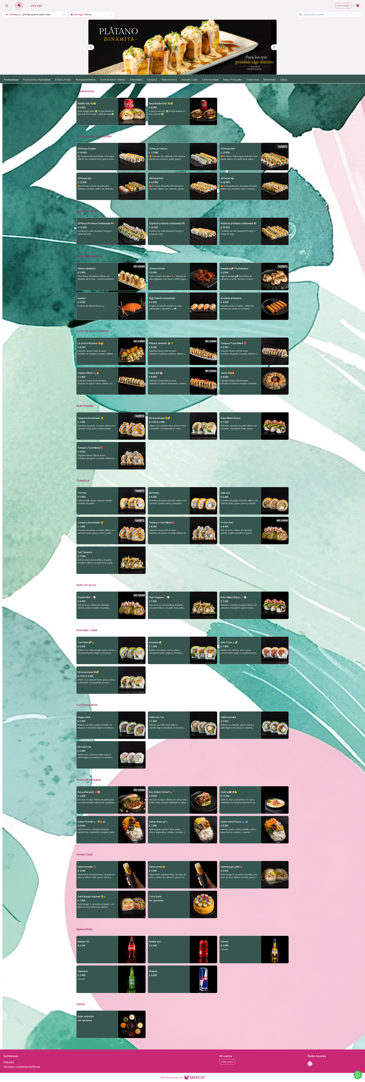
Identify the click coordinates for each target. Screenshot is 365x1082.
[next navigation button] (274, 47)
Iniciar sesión (343, 5)
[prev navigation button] (91, 47)
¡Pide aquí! (36, 5)
